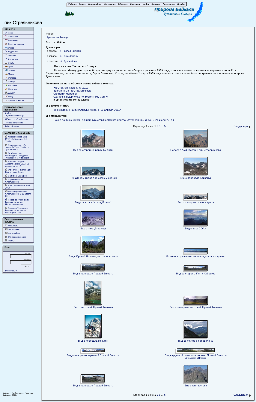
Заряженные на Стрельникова (14, 180)
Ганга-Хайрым (70, 56)
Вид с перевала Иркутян (93, 340)
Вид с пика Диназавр (93, 228)
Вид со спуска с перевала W (195, 340)
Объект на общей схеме (16, 119)
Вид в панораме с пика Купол (195, 202)
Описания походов (16, 237)
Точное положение (14, 123)
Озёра (10, 48)
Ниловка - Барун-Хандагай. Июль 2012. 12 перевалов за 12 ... (17, 163)
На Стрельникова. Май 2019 (17, 186)
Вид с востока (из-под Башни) (93, 202)
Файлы (10, 241)
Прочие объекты (15, 100)
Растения (12, 85)
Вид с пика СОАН (195, 228)
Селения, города (15, 44)
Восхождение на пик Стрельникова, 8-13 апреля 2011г (18, 193)
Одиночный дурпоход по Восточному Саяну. (18, 171)
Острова (11, 78)
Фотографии (13, 233)
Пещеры (11, 81)
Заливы (11, 70)
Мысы (10, 74)
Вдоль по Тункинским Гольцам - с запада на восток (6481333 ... (16, 210)
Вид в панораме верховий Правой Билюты (195, 307)
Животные (12, 89)
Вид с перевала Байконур (196, 177)
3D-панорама (191, 358)
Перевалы (12, 36)
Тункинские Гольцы (179, 14)
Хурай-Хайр (70, 61)
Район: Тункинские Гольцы (14, 114)
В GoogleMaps (12, 126)
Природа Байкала (174, 9)
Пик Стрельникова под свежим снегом (93, 177)
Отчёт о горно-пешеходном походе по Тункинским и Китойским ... (18, 155)
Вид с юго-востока (196, 385)
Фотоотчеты (13, 229)
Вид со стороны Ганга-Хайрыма (195, 273)
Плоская (202, 358)
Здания (11, 93)
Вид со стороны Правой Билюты (93, 149)
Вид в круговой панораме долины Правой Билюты (196, 355)
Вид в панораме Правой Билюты (93, 273)
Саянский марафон (17, 176)
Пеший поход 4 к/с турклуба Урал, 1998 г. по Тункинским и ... (17, 147)
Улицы (10, 96)
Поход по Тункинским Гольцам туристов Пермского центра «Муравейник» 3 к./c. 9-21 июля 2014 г (113, 119)
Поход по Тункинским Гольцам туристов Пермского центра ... (17, 202)
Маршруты (12, 226)
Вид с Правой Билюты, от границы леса (93, 256)
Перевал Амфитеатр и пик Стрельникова (195, 149)
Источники (12, 59)
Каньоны (11, 55)
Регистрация (11, 271)
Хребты (11, 66)
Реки (10, 33)
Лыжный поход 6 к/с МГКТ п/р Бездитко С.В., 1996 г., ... (16, 139)
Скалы (10, 63)
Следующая (241, 126)
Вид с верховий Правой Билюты (93, 307)
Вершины (12, 40)
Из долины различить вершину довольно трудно (195, 256)
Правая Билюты (72, 51)
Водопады (12, 51)
